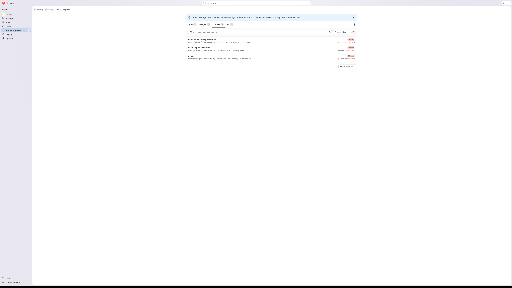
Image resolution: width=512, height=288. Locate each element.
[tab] (192, 24)
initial (190, 56)
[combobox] (341, 32)
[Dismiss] (353, 17)
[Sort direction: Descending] (352, 32)
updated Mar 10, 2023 (346, 50)
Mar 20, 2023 (232, 42)
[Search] (330, 32)
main (253, 59)
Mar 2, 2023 (231, 59)
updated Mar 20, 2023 (346, 42)
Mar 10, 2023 (232, 50)
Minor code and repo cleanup (202, 39)
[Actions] (355, 24)
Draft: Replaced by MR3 (199, 48)
